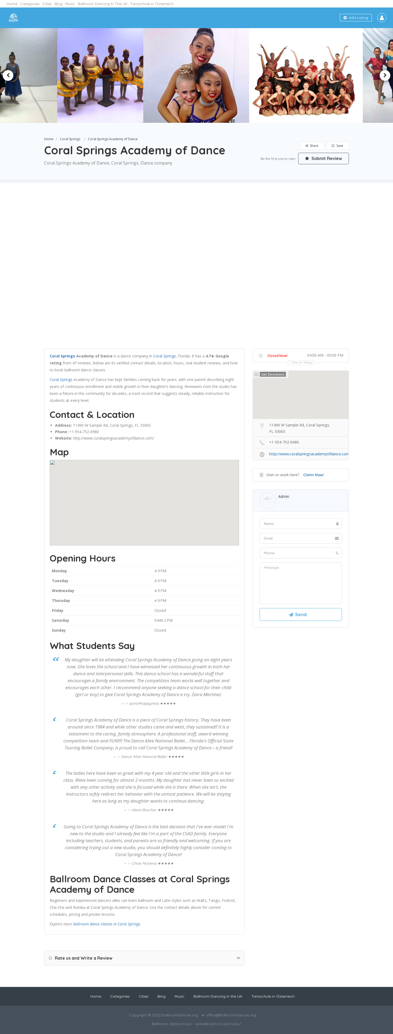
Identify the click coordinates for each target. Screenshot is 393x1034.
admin (283, 496)
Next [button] (385, 75)
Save (339, 145)
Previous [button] (8, 75)
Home (12, 3)
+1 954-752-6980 (84, 431)
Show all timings (302, 362)
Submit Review (326, 158)
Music (70, 3)
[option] (102, 75)
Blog (59, 3)
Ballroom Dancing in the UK (103, 3)
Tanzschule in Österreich (152, 3)
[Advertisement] (196, 220)
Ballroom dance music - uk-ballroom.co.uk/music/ (196, 1023)
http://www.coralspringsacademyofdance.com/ (113, 438)
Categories (30, 3)
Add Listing (358, 17)
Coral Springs (70, 139)
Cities (47, 3)
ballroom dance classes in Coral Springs (106, 923)
